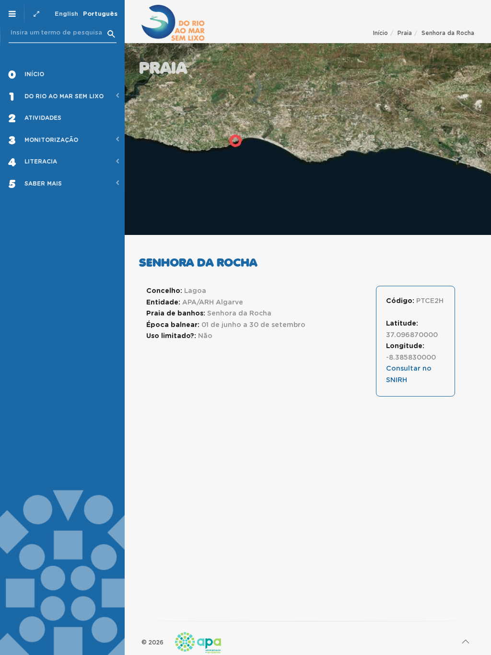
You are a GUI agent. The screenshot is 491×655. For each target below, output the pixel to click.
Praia (404, 33)
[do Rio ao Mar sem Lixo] (173, 23)
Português (100, 14)
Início (380, 33)
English (66, 14)
